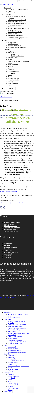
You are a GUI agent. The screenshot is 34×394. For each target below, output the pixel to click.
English (8, 257)
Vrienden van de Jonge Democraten (18, 61)
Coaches (13, 54)
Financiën (7, 249)
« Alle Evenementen (6, 97)
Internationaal (12, 42)
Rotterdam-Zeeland (13, 83)
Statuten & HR (8, 250)
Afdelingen (7, 68)
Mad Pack (14, 297)
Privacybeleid (8, 254)
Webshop (10, 66)
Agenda (10, 11)
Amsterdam (11, 69)
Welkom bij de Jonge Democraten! (18, 9)
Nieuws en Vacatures (14, 13)
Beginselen (11, 18)
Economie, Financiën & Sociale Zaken (19, 28)
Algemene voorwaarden (11, 229)
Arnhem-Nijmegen (13, 71)
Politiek (6, 40)
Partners (10, 63)
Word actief (7, 8)
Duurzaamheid (12, 26)
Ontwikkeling (11, 52)
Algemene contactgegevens (12, 222)
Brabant (10, 75)
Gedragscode (8, 255)
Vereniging (7, 49)
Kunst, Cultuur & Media (15, 32)
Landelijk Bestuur (13, 57)
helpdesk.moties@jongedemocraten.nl (11, 203)
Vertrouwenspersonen (14, 64)
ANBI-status (7, 245)
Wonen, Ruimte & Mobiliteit (16, 39)
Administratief (8, 243)
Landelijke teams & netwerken (17, 47)
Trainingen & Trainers (17, 56)
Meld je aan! (10, 88)
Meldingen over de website (12, 227)
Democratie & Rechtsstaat (15, 21)
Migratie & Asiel (12, 33)
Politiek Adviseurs (13, 44)
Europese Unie (12, 30)
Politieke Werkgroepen (14, 45)
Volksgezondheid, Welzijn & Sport (18, 37)
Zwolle (13, 73)
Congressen (11, 51)
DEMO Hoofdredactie (10, 226)
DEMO (10, 59)
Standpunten (7, 14)
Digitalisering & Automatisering (17, 23)
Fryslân (10, 76)
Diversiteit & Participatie (15, 25)
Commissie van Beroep (10, 247)
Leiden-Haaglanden (13, 80)
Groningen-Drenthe (13, 78)
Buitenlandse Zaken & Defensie (17, 20)
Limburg (10, 81)
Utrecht (10, 390)
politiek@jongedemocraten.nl (8, 191)
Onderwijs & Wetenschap (15, 35)
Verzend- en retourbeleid (11, 231)
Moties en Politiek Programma (16, 16)
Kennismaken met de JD (11, 252)
